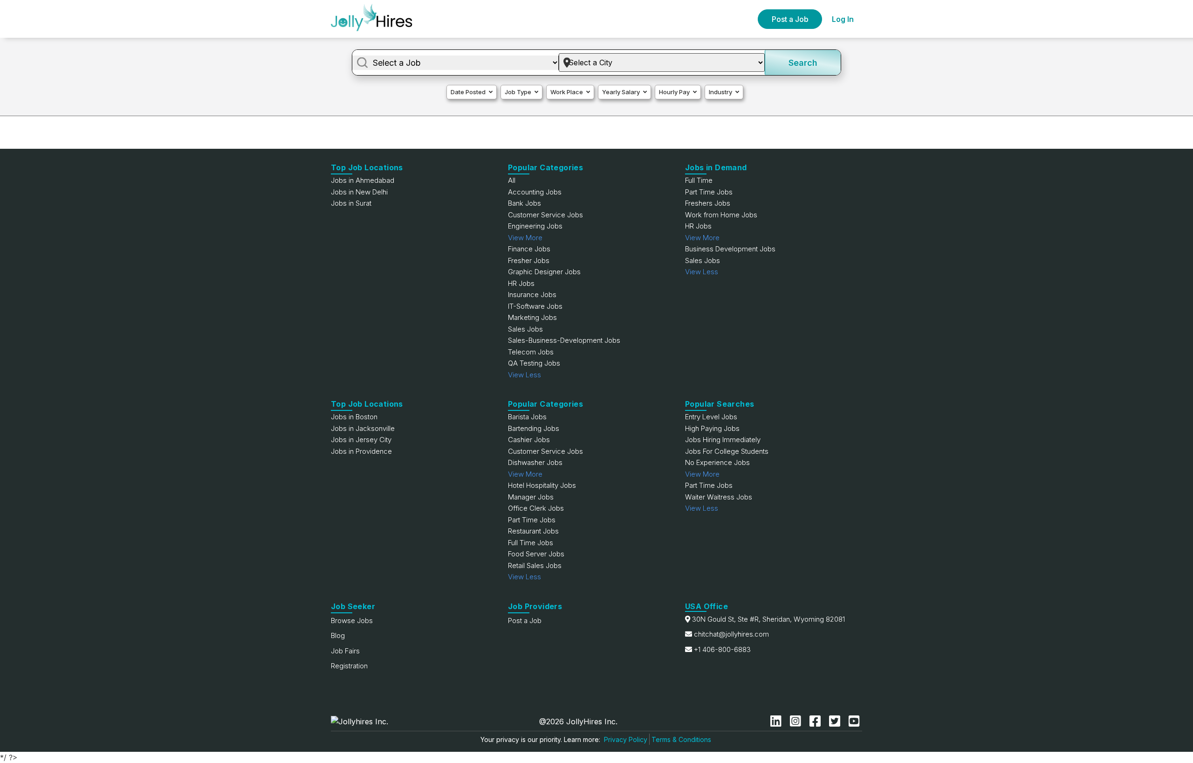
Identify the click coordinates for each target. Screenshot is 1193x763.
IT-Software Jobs (535, 306)
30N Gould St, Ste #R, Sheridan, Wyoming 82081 (768, 619)
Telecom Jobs (531, 351)
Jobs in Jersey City (361, 439)
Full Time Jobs (530, 542)
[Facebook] (816, 721)
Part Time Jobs (709, 191)
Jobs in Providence (361, 451)
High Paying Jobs (712, 428)
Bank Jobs (524, 203)
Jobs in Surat (351, 203)
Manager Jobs (531, 496)
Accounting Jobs (535, 191)
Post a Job (790, 19)
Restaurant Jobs (533, 531)
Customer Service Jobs (545, 214)
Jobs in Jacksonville (363, 428)
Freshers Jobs (707, 203)
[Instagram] (797, 721)
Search (802, 63)
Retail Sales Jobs (535, 565)
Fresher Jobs (528, 260)
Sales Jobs (525, 329)
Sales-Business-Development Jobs (564, 340)
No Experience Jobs (717, 462)
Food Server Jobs (536, 553)
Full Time (699, 180)
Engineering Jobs (535, 226)
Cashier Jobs (529, 439)
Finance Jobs (529, 248)
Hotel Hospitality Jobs (542, 485)
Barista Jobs (527, 416)
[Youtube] (854, 721)
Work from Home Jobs (721, 214)
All (511, 180)
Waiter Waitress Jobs (718, 496)
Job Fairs (345, 650)
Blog (338, 635)
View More (525, 237)
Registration (349, 665)
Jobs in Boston (354, 416)
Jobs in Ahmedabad (362, 180)
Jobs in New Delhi (359, 191)
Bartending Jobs (533, 428)
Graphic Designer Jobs (544, 271)
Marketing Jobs (532, 317)
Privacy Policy (625, 739)
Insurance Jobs (532, 294)
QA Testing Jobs (534, 363)
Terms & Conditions (681, 739)
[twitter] (836, 721)
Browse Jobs (352, 620)
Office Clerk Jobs (536, 508)
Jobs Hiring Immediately (723, 439)
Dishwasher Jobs (535, 462)
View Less (524, 374)
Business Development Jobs (730, 248)
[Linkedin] (777, 721)
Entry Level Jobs (711, 416)
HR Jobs (521, 283)
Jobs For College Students (726, 451)
